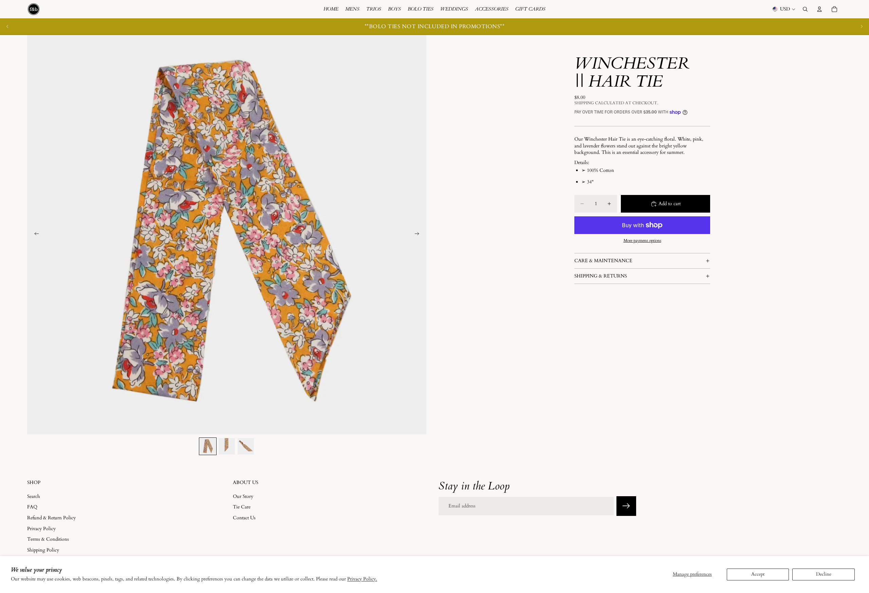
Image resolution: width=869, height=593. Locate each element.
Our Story (243, 496)
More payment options (642, 240)
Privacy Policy (41, 528)
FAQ (32, 507)
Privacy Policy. (362, 579)
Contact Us (244, 518)
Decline (823, 574)
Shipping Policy (43, 549)
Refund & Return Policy (51, 518)
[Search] (805, 9)
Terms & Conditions (48, 539)
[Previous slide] (7, 26)
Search (33, 496)
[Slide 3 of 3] (246, 446)
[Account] (819, 9)
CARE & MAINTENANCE (603, 260)
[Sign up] (626, 506)
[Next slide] (861, 26)
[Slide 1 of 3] (208, 446)
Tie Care (242, 507)
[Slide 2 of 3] (227, 446)
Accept (757, 574)
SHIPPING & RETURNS (600, 276)
